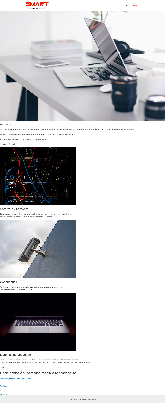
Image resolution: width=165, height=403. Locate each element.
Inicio (128, 5)
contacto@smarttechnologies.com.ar (16, 379)
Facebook (3, 386)
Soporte (135, 5)
